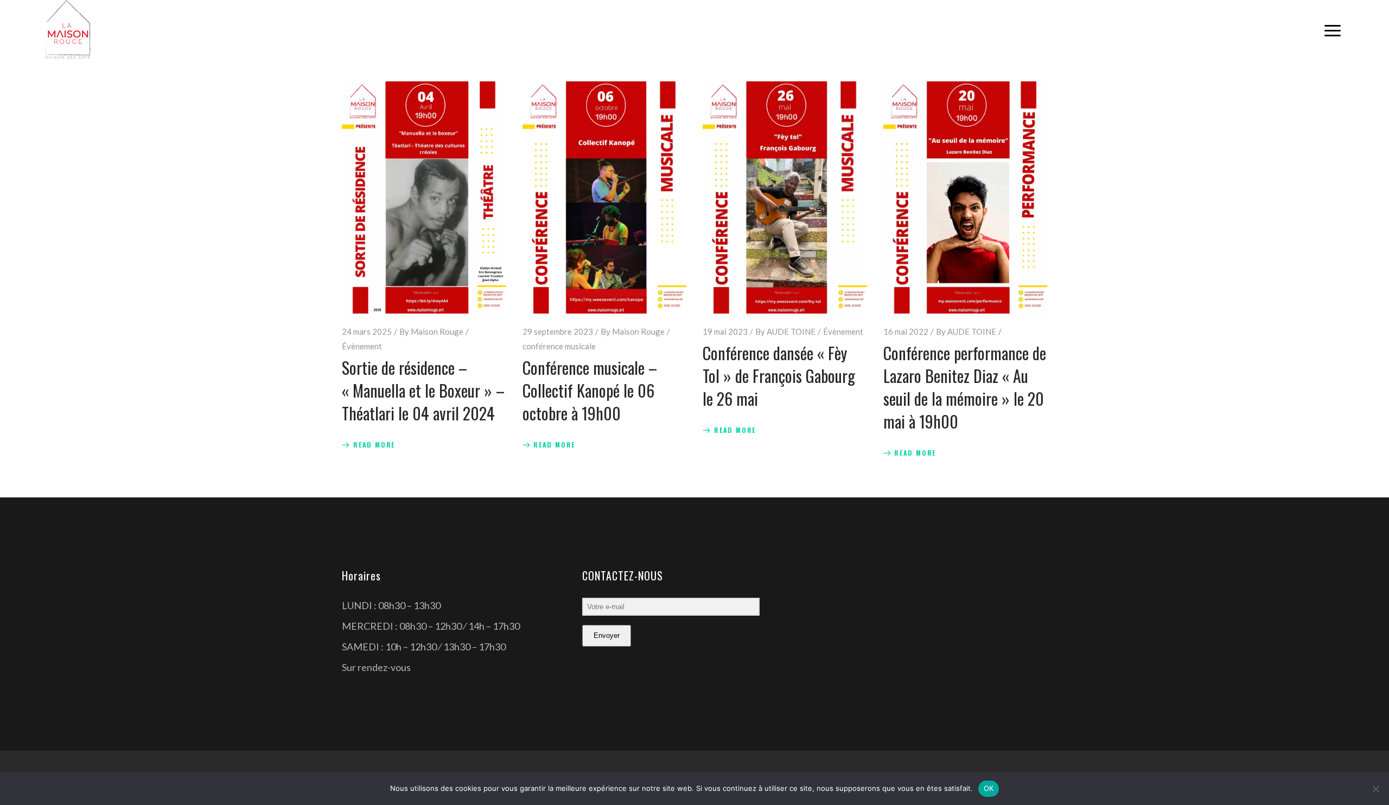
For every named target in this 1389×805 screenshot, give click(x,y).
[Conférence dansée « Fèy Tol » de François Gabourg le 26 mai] (785, 197)
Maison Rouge (437, 331)
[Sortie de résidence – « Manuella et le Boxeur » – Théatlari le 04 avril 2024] (424, 197)
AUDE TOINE (791, 331)
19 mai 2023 (725, 331)
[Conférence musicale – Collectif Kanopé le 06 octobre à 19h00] (605, 197)
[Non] (1375, 788)
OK (989, 788)
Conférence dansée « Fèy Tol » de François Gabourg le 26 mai (779, 376)
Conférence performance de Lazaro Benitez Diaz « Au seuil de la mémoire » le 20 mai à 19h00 (964, 387)
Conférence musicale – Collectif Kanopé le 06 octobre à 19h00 (590, 390)
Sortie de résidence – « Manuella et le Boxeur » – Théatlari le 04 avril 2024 (423, 390)
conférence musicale (559, 346)
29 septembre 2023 (558, 331)
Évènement (362, 346)
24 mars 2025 (367, 331)
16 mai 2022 (905, 331)
